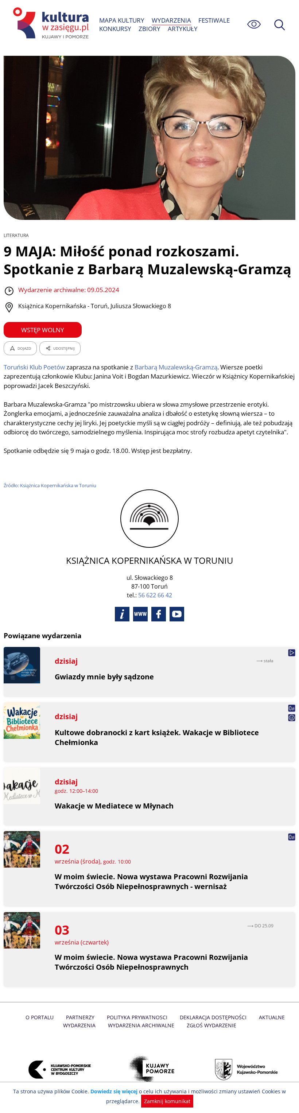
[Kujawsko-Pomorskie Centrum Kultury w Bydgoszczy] (55, 1069)
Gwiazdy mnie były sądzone (104, 677)
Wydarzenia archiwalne (141, 1025)
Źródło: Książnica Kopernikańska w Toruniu (50, 485)
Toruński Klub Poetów (34, 367)
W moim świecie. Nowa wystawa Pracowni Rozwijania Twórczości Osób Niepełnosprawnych (151, 962)
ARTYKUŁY (183, 28)
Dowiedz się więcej (113, 1091)
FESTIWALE (214, 20)
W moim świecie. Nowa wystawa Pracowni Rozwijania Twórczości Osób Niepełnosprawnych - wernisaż (151, 881)
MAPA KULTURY (121, 20)
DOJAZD (24, 348)
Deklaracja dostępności (213, 1017)
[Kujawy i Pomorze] (149, 1069)
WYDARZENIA (171, 20)
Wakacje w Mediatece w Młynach (114, 806)
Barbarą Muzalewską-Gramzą (176, 367)
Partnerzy (80, 1017)
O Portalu (40, 1017)
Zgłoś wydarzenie (211, 1025)
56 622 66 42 (155, 595)
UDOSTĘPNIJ (64, 348)
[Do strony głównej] (50, 24)
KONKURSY (115, 28)
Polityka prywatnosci (137, 1017)
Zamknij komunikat (167, 1101)
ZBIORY (149, 28)
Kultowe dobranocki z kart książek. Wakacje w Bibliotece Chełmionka (157, 737)
